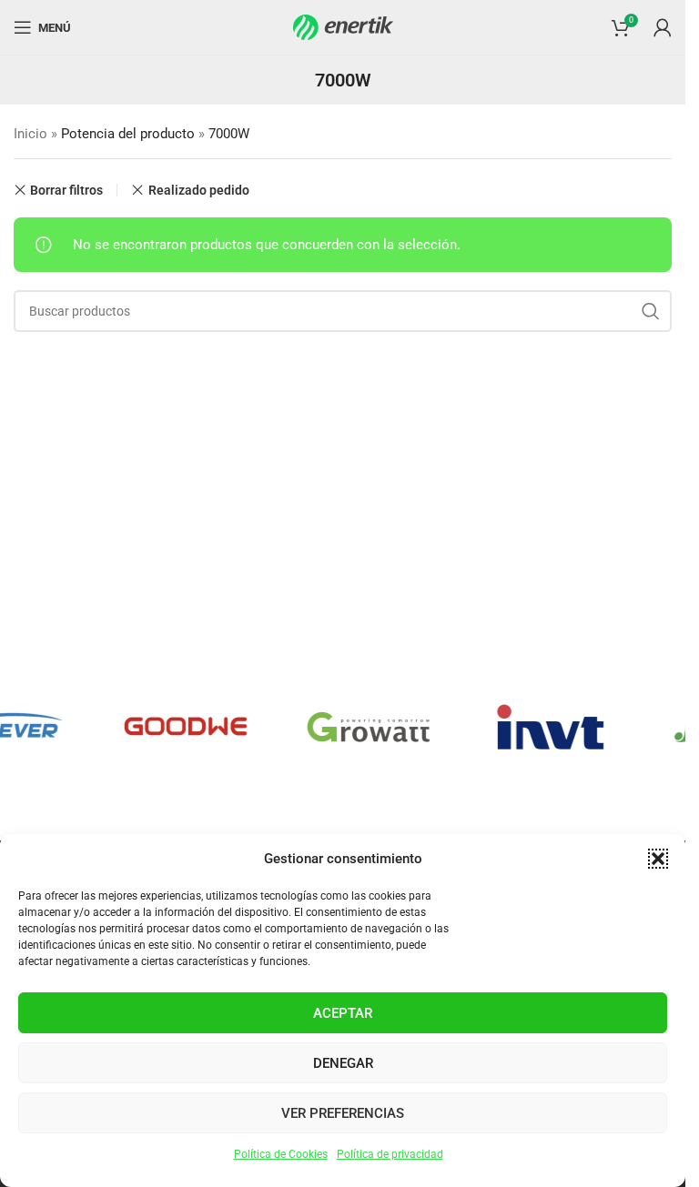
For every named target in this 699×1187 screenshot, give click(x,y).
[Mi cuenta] (662, 27)
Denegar (343, 1063)
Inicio (30, 134)
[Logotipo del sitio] (343, 26)
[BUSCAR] (651, 311)
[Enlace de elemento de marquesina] (178, 727)
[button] (658, 859)
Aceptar (342, 1013)
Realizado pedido (198, 190)
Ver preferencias (342, 1113)
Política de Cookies (281, 1154)
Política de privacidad (390, 1154)
